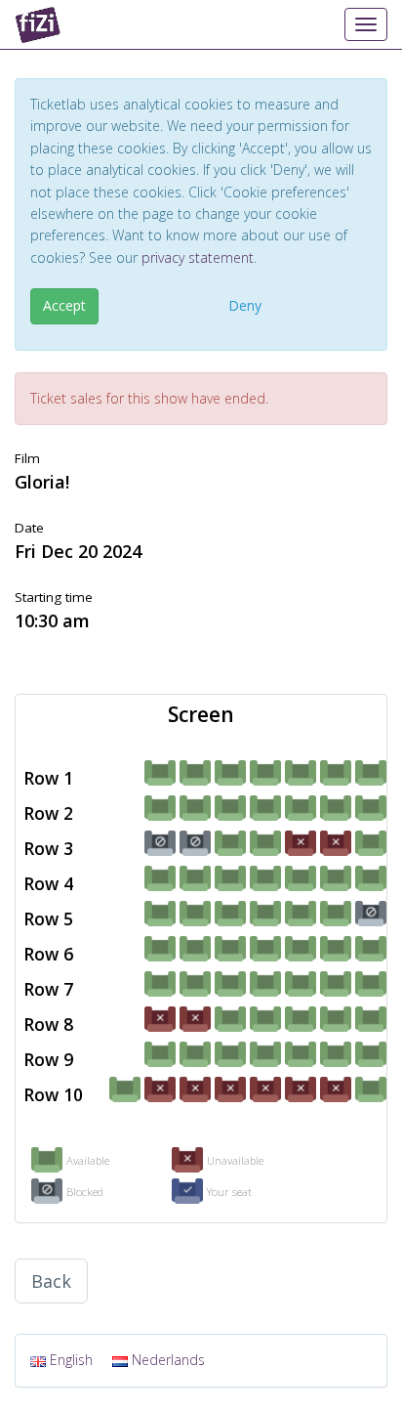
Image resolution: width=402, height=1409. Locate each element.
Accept (64, 305)
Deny (244, 305)
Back (51, 1281)
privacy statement (197, 257)
